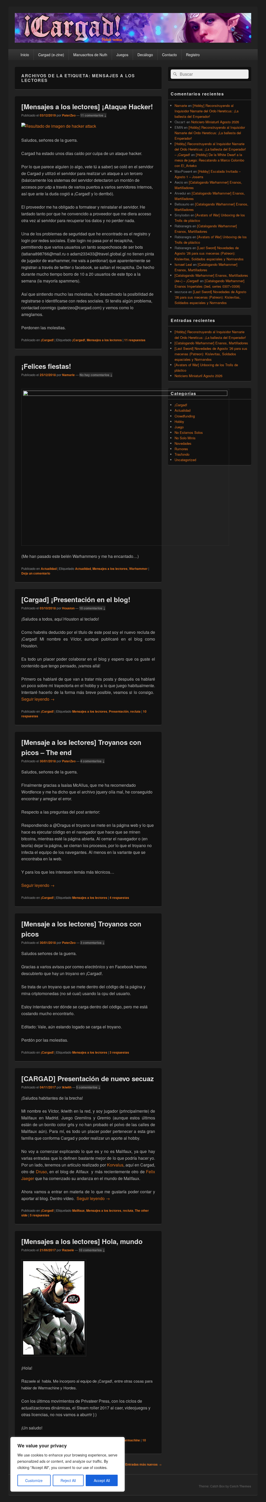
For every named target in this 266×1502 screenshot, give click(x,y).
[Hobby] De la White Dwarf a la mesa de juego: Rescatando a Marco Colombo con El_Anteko (209, 160)
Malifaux (78, 1210)
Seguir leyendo (38, 699)
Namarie (68, 374)
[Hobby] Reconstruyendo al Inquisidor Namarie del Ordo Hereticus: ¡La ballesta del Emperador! (206, 111)
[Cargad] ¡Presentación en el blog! (75, 599)
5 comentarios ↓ (88, 1087)
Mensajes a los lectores (104, 340)
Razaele (68, 1250)
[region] (67, 1464)
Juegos (122, 54)
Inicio (25, 54)
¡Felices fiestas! (46, 366)
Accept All (102, 1480)
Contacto (169, 54)
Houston (68, 608)
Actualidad (49, 568)
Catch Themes (240, 1486)
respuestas (134, 340)
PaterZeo (69, 115)
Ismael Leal (183, 264)
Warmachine (130, 1440)
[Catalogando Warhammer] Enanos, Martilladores (211, 342)
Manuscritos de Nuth (90, 54)
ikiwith (66, 1087)
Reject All (68, 1480)
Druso (41, 1172)
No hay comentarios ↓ (95, 374)
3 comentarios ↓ (92, 942)
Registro (193, 54)
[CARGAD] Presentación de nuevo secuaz (87, 1078)
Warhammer (138, 568)
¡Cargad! (47, 340)
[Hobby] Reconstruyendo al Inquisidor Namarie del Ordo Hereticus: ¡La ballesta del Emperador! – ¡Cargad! (210, 149)
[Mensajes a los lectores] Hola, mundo (82, 1241)
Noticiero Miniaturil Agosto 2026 (215, 121)
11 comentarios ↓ (93, 115)
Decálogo (145, 54)
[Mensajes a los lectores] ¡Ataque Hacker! (87, 106)
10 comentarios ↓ (92, 608)
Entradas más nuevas (143, 1464)
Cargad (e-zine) (51, 54)
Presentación (119, 711)
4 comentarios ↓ (92, 761)
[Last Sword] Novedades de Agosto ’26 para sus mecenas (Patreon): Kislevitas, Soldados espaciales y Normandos (209, 253)
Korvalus (115, 1165)
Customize (34, 1480)
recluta (135, 711)
